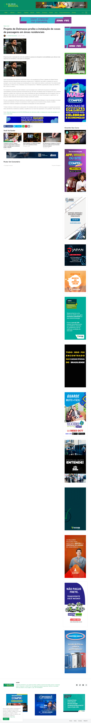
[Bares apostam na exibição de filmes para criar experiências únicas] (32, 137)
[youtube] (83, 685)
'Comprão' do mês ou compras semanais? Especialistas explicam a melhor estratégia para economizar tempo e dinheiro (12, 145)
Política (38, 12)
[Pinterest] (26, 126)
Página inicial (6, 26)
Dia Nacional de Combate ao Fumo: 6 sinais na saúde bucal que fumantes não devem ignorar (51, 145)
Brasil (19, 12)
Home (70, 721)
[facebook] (77, 685)
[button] (83, 12)
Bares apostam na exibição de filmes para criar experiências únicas (31, 144)
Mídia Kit (85, 721)
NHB (6, 12)
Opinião (74, 12)
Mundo (51, 12)
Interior (32, 12)
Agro (56, 12)
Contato (80, 721)
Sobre (75, 721)
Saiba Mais (12, 717)
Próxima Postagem (56, 165)
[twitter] (80, 685)
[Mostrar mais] (31, 126)
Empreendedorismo (64, 12)
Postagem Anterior (8, 165)
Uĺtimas (12, 12)
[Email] (29, 126)
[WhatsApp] (23, 126)
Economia (44, 12)
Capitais (26, 12)
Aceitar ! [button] (6, 719)
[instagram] (86, 685)
